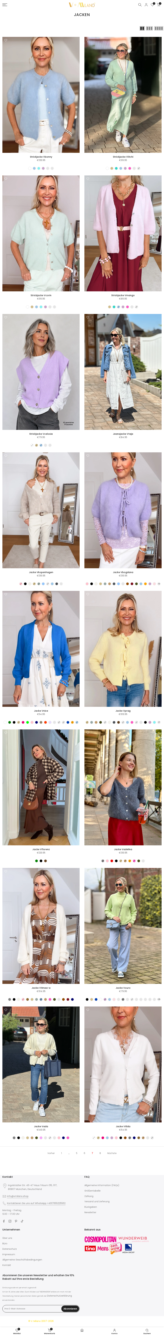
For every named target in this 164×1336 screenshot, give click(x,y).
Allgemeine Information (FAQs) (101, 1185)
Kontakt (6, 1265)
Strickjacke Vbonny (41, 156)
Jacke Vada (41, 1126)
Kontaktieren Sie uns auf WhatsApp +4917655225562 (36, 1203)
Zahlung (88, 1196)
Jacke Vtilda (123, 1126)
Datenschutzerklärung (59, 1295)
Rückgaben (90, 1207)
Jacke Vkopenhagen (41, 572)
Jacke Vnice (41, 710)
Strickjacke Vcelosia (41, 433)
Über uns (7, 1238)
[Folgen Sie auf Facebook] (3, 1221)
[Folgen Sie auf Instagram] (9, 1221)
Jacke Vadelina (123, 849)
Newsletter (90, 1212)
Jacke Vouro (123, 987)
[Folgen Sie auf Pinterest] (16, 1221)
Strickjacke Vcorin (41, 295)
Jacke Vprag (123, 710)
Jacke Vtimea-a (41, 987)
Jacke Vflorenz (41, 849)
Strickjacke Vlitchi (123, 156)
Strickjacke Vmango (123, 295)
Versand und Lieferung (97, 1201)
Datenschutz (9, 1249)
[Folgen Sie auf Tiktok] (22, 1221)
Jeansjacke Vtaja (123, 433)
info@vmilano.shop (18, 1196)
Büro (4, 1243)
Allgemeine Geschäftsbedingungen (22, 1259)
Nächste (112, 1153)
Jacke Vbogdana (123, 572)
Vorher (51, 1153)
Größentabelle (92, 1190)
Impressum (8, 1254)
